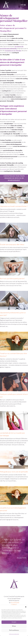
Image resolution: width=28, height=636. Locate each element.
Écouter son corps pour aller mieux (12, 244)
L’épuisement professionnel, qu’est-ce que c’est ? (13, 314)
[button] (26, 607)
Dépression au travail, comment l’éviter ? (14, 206)
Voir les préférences (14, 630)
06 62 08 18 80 (15, 602)
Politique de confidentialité (14, 634)
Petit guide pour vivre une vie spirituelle (14, 472)
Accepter (14, 622)
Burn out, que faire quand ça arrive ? (12, 278)
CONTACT (14, 604)
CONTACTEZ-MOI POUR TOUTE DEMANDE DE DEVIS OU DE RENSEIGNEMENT (14, 178)
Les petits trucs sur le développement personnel (13, 509)
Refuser (14, 626)
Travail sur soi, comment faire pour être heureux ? (13, 354)
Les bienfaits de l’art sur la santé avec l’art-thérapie (12, 434)
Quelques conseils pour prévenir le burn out (14, 395)
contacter (3, 169)
